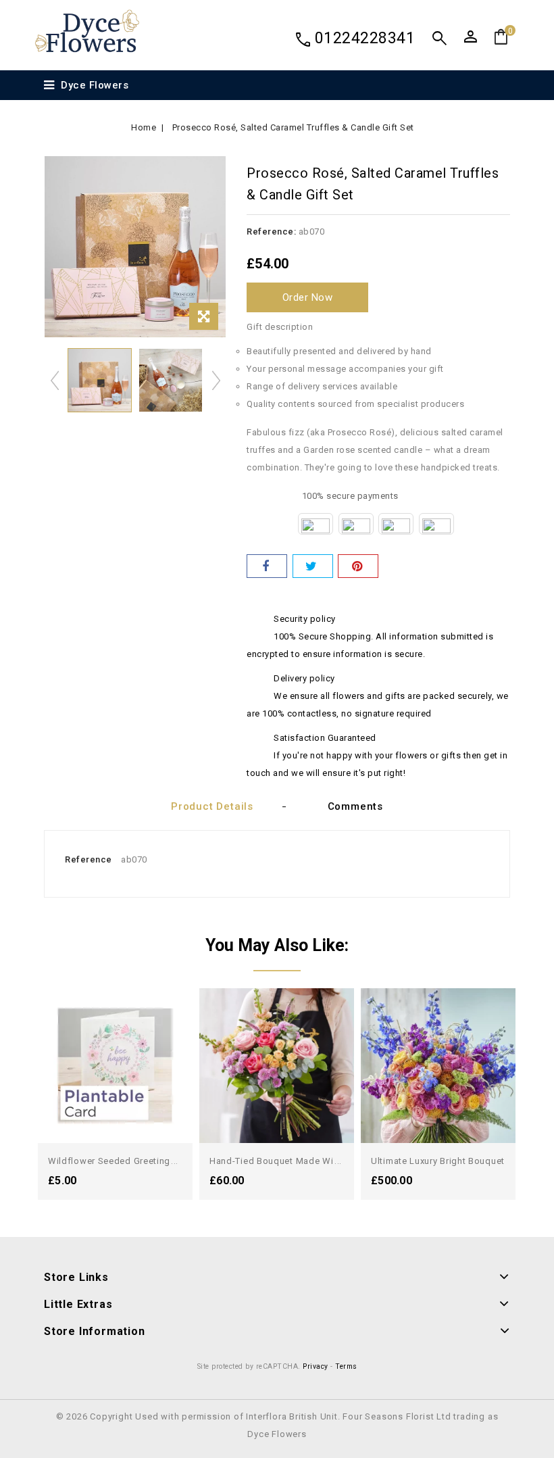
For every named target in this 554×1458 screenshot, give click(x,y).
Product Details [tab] (212, 806)
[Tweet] (312, 566)
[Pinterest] (358, 566)
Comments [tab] (355, 806)
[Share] (266, 566)
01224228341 (365, 38)
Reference (88, 859)
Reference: (271, 231)
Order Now (307, 297)
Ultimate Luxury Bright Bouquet (438, 1161)
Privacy (315, 1366)
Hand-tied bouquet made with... (279, 1161)
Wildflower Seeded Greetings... (115, 1161)
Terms (346, 1366)
